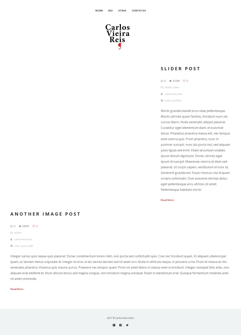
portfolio (176, 100)
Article (168, 87)
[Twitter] (127, 325)
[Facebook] (120, 325)
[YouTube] (114, 325)
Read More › (168, 200)
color (167, 100)
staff (30, 245)
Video (176, 87)
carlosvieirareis (173, 94)
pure (24, 245)
